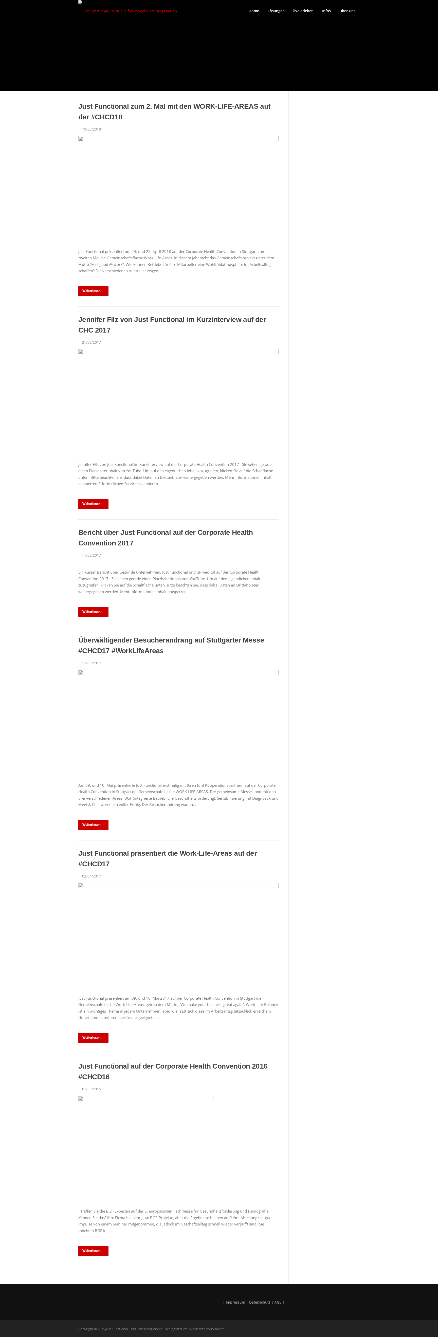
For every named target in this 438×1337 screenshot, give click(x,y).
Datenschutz (259, 1302)
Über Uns (347, 10)
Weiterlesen (91, 291)
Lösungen (276, 10)
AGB (278, 1302)
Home (254, 10)
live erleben (303, 10)
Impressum (235, 1302)
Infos (326, 10)
